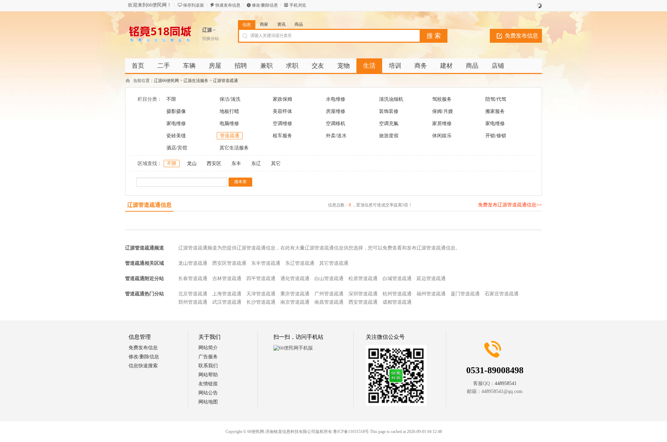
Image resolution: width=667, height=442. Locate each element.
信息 (246, 24)
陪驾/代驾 (495, 99)
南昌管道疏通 (329, 302)
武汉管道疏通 (226, 302)
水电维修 (335, 99)
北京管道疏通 (192, 293)
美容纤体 (282, 111)
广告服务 (208, 356)
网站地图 (208, 401)
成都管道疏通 (397, 302)
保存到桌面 (193, 5)
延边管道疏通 (431, 278)
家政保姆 (282, 99)
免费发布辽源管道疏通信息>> (510, 204)
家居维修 (442, 123)
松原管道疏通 (363, 278)
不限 (171, 99)
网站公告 (208, 392)
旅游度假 (388, 135)
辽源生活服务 (195, 80)
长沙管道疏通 (260, 302)
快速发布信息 (227, 5)
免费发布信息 (521, 36)
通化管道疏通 (295, 278)
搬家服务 (495, 111)
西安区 (214, 163)
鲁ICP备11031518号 (351, 431)
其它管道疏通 (333, 263)
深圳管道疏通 (363, 293)
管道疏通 (229, 135)
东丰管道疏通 (265, 263)
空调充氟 (388, 123)
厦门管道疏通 (465, 293)
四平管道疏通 (260, 278)
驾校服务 (442, 99)
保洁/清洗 (230, 99)
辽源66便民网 (166, 80)
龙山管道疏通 (192, 263)
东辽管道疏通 (299, 263)
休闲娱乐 (442, 135)
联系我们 (208, 365)
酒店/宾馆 (176, 147)
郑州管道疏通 (192, 302)
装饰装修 (388, 111)
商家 (264, 24)
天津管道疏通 (260, 293)
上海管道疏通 (226, 293)
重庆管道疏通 (295, 293)
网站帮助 (208, 374)
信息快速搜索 (143, 365)
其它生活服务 (234, 147)
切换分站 (210, 38)
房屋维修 (335, 111)
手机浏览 (297, 5)
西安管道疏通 (363, 302)
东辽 (256, 163)
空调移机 (335, 123)
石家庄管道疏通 (502, 293)
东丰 (236, 163)
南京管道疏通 (295, 302)
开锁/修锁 (495, 135)
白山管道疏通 (329, 278)
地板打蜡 (229, 111)
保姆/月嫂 (442, 111)
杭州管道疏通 (397, 293)
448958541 (506, 383)
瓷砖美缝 (176, 135)
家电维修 (176, 123)
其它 (276, 163)
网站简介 (208, 347)
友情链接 (208, 383)
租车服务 (282, 135)
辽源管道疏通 (225, 80)
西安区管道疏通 (229, 263)
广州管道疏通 (329, 293)
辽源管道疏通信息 (149, 205)
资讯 (281, 24)
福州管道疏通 (431, 293)
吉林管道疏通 (226, 278)
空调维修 (282, 123)
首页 (138, 65)
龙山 (192, 163)
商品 (299, 24)
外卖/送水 (336, 135)
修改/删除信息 (265, 5)
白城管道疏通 (397, 278)
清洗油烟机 (391, 99)
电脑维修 (229, 123)
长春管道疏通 (192, 278)
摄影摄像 (176, 111)
